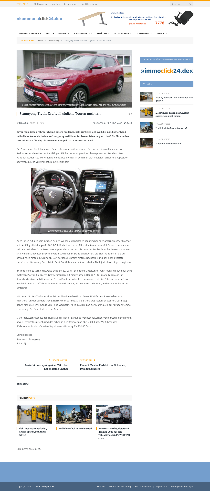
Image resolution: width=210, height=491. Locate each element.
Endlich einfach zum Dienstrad (75, 428)
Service (160, 33)
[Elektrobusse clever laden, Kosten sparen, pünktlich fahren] (34, 414)
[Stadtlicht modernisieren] (146, 143)
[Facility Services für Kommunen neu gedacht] (146, 97)
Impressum (161, 486)
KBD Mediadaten (143, 486)
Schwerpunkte (82, 33)
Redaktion (24, 123)
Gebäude (102, 33)
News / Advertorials (30, 33)
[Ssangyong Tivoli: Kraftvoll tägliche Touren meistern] (74, 79)
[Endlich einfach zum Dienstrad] (74, 414)
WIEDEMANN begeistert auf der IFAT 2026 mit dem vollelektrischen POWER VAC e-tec (114, 433)
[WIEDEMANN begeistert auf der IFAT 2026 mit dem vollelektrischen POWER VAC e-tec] (114, 414)
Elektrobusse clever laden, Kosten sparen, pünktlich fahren (66, 4)
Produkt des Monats (57, 33)
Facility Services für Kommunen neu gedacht (174, 99)
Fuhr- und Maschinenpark (119, 123)
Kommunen (142, 33)
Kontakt (101, 486)
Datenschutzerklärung (120, 486)
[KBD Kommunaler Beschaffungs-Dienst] (39, 18)
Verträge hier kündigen (182, 486)
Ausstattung (121, 33)
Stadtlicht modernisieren (168, 143)
